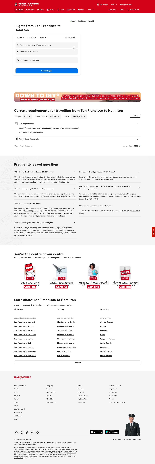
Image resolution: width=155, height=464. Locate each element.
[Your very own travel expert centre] (93, 276)
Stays (42, 10)
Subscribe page (30, 211)
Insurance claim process (117, 402)
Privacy (111, 399)
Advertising (49, 399)
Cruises (51, 10)
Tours (62, 10)
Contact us (113, 392)
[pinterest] (37, 432)
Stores (122, 10)
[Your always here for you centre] (125, 276)
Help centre (113, 389)
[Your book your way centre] (30, 276)
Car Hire (72, 10)
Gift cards (81, 392)
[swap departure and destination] (74, 48)
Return (19, 37)
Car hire (17, 399)
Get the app (104, 4)
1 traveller (30, 37)
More (89, 10)
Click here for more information (27, 444)
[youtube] (32, 432)
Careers (48, 395)
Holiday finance (83, 395)
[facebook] (16, 432)
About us (49, 389)
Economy (43, 37)
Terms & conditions (124, 440)
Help (113, 4)
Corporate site (50, 392)
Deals (82, 10)
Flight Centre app (51, 208)
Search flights (46, 71)
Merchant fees (28, 456)
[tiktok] (27, 432)
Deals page (29, 208)
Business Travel (19, 409)
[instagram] (22, 432)
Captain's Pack (82, 399)
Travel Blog (18, 416)
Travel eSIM (81, 402)
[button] (77, 362)
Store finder (113, 395)
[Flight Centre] (22, 377)
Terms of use (136, 440)
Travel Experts (50, 402)
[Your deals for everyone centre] (61, 276)
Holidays (31, 10)
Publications (18, 412)
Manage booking (126, 4)
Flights (20, 10)
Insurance (81, 389)
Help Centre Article (68, 196)
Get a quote (112, 10)
